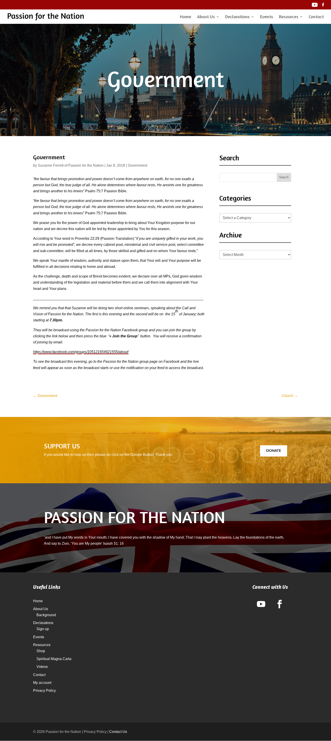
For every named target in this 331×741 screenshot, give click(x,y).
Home (185, 17)
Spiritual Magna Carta (53, 659)
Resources (288, 17)
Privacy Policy (44, 690)
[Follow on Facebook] (279, 604)
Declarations (237, 17)
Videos (42, 667)
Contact (316, 17)
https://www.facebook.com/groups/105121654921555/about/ (81, 352)
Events (266, 17)
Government (137, 165)
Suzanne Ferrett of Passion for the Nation (71, 165)
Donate (273, 450)
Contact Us (118, 732)
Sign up (42, 629)
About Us (206, 17)
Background (46, 615)
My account (42, 683)
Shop (40, 651)
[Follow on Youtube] (261, 604)
